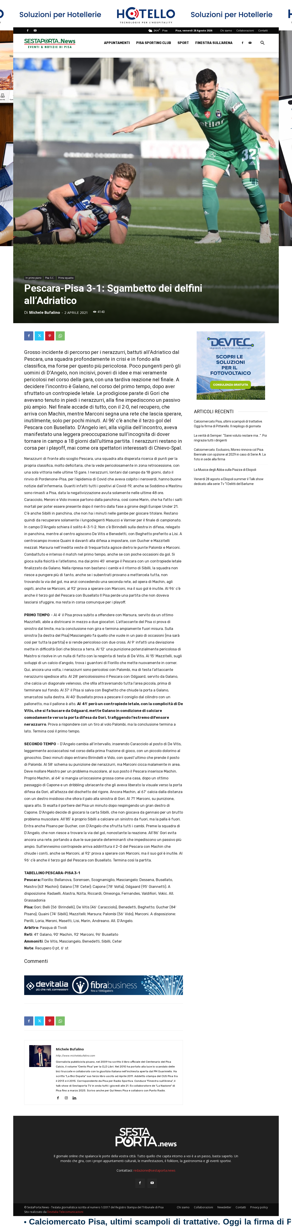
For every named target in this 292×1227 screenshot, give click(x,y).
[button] (262, 43)
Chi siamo (226, 30)
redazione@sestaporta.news (154, 1170)
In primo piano (33, 277)
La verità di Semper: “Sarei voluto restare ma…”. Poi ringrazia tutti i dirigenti (230, 438)
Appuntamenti (117, 43)
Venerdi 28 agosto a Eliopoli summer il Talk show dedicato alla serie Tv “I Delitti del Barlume (228, 481)
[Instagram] (68, 1098)
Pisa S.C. (49, 277)
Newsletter (224, 1207)
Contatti (263, 30)
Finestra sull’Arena (213, 43)
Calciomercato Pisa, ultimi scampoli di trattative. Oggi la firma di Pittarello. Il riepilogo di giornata (228, 424)
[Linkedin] (76, 1098)
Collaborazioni (245, 30)
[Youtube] (35, 30)
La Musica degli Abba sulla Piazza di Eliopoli (225, 470)
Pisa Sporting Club (153, 43)
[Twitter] (39, 335)
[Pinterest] (49, 335)
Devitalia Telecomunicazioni (65, 1212)
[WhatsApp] (60, 335)
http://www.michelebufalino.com (75, 1055)
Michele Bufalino (44, 312)
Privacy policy (259, 1207)
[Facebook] (27, 30)
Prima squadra (65, 277)
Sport (183, 43)
